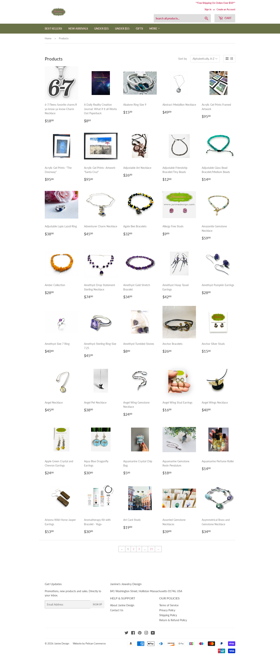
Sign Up (97, 604)
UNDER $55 (122, 28)
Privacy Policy (167, 610)
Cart (227, 18)
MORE (153, 28)
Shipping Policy (168, 615)
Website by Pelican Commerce (89, 643)
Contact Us (116, 610)
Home (48, 38)
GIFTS (139, 28)
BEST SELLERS (53, 28)
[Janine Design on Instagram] (146, 633)
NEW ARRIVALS (78, 28)
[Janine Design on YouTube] (153, 633)
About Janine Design (122, 605)
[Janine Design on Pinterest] (140, 633)
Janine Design (61, 643)
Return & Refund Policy (173, 620)
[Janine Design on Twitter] (126, 633)
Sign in (208, 9)
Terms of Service (168, 605)
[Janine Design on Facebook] (133, 633)
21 (151, 549)
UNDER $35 (101, 28)
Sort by (182, 58)
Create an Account (226, 9)
